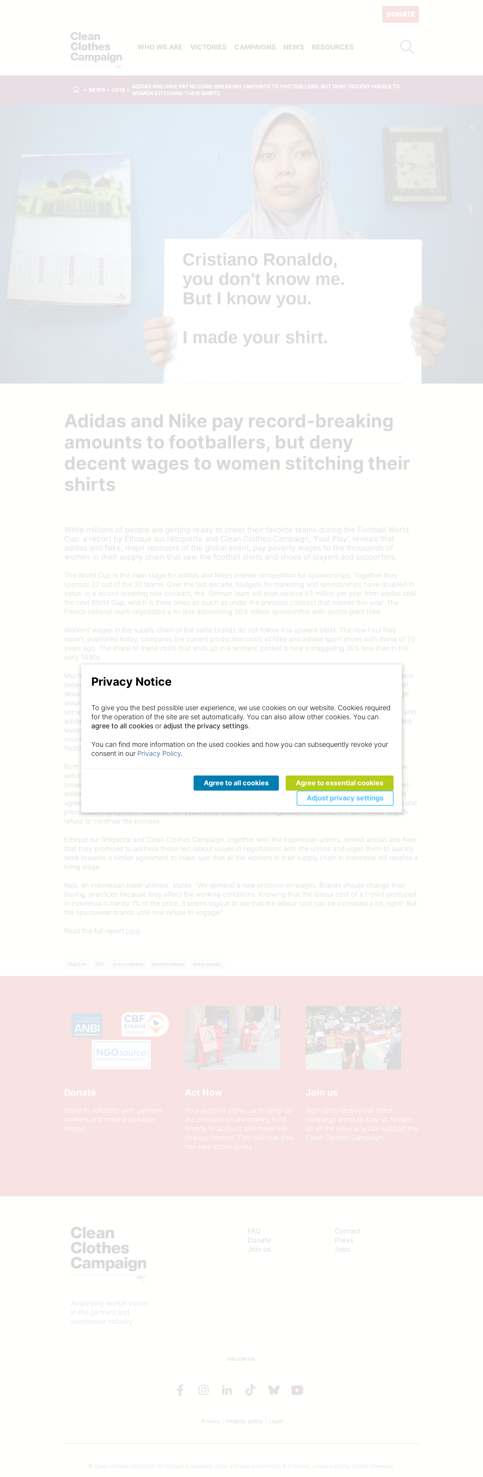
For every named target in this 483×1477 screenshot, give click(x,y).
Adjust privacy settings (345, 798)
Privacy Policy (159, 753)
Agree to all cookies (236, 783)
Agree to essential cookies (339, 783)
